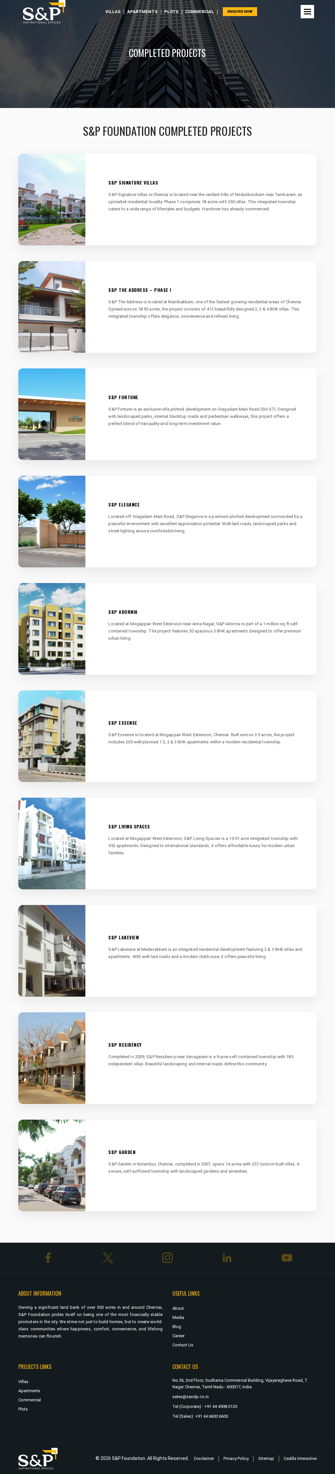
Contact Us (182, 1344)
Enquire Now (240, 11)
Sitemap (266, 1458)
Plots (171, 11)
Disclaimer (204, 1458)
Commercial (199, 11)
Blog (176, 1326)
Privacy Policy (236, 1458)
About (178, 1308)
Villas (113, 11)
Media (178, 1317)
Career (178, 1335)
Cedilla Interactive (300, 1458)
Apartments (142, 11)
